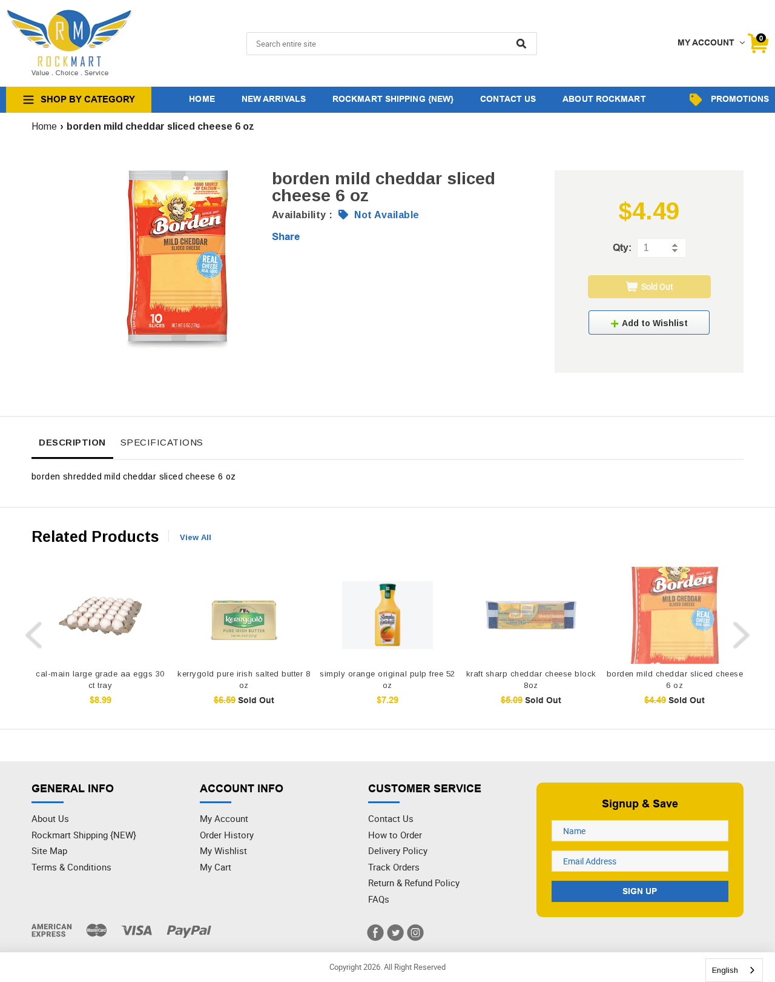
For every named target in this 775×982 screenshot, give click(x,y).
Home (44, 126)
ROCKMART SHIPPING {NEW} (392, 99)
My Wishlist (223, 850)
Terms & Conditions (71, 867)
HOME (201, 99)
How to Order (395, 835)
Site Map (49, 850)
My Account (224, 818)
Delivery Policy (397, 850)
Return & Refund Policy (414, 883)
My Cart (215, 867)
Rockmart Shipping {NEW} (83, 835)
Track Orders (394, 867)
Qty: (622, 247)
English (725, 970)
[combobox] (734, 970)
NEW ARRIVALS (274, 99)
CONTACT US (508, 99)
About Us (50, 818)
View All (195, 537)
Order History (227, 835)
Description (72, 442)
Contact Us (391, 818)
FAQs (378, 899)
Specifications (161, 442)
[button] (649, 322)
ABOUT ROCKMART (603, 99)
